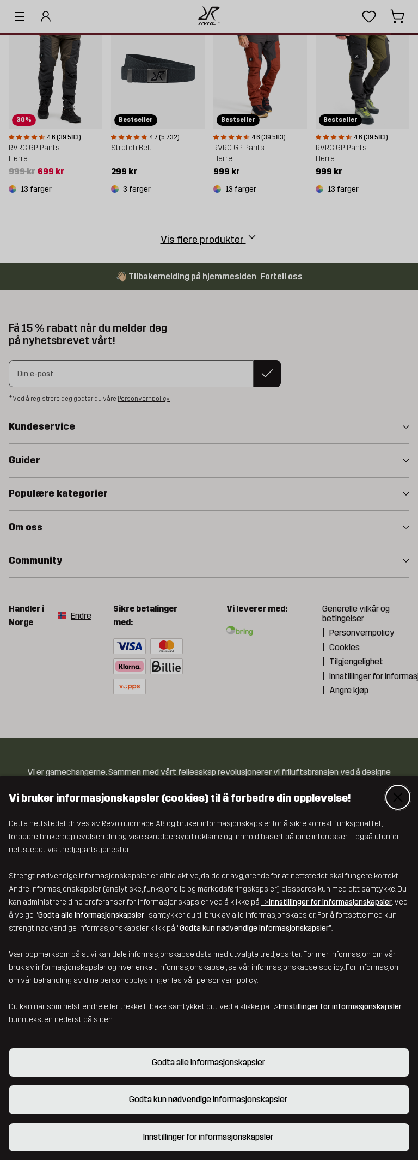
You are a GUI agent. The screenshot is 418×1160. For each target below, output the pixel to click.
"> (326, 902)
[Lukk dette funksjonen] (397, 797)
